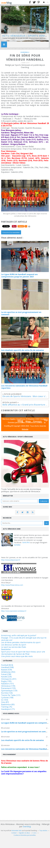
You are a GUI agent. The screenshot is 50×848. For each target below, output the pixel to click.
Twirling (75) (6, 707)
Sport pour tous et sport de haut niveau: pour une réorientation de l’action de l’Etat (23, 652)
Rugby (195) (6, 681)
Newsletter (6, 649)
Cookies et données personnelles (25, 835)
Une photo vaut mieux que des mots (17, 656)
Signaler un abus (24, 833)
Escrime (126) (7, 693)
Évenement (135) (8, 688)
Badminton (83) (8, 704)
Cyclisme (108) (7, 697)
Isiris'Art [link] (26, 542)
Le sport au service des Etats (13, 647)
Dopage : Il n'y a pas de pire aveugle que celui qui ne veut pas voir (23, 638)
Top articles (43, 831)
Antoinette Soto (16, 831)
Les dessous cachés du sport (13, 644)
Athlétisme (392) (8, 672)
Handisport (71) (8, 709)
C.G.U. (35, 833)
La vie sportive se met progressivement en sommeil (25, 731)
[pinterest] (38, 2)
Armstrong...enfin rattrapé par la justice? (18, 635)
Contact (14, 833)
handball (25, 52)
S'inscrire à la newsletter (11, 232)
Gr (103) (4, 700)
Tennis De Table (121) (10, 695)
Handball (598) (7, 667)
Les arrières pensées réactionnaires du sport (20, 642)
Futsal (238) (6, 674)
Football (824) (7, 665)
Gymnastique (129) (9, 690)
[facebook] (29, 2)
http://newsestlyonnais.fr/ (10, 560)
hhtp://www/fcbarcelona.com (12, 585)
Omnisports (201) (8, 679)
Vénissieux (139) (8, 686)
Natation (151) (7, 683)
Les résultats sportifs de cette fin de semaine (22, 740)
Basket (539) (6, 669)
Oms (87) (5, 702)
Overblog (27, 826)
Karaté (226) (6, 676)
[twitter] (34, 2)
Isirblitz (17, 545)
